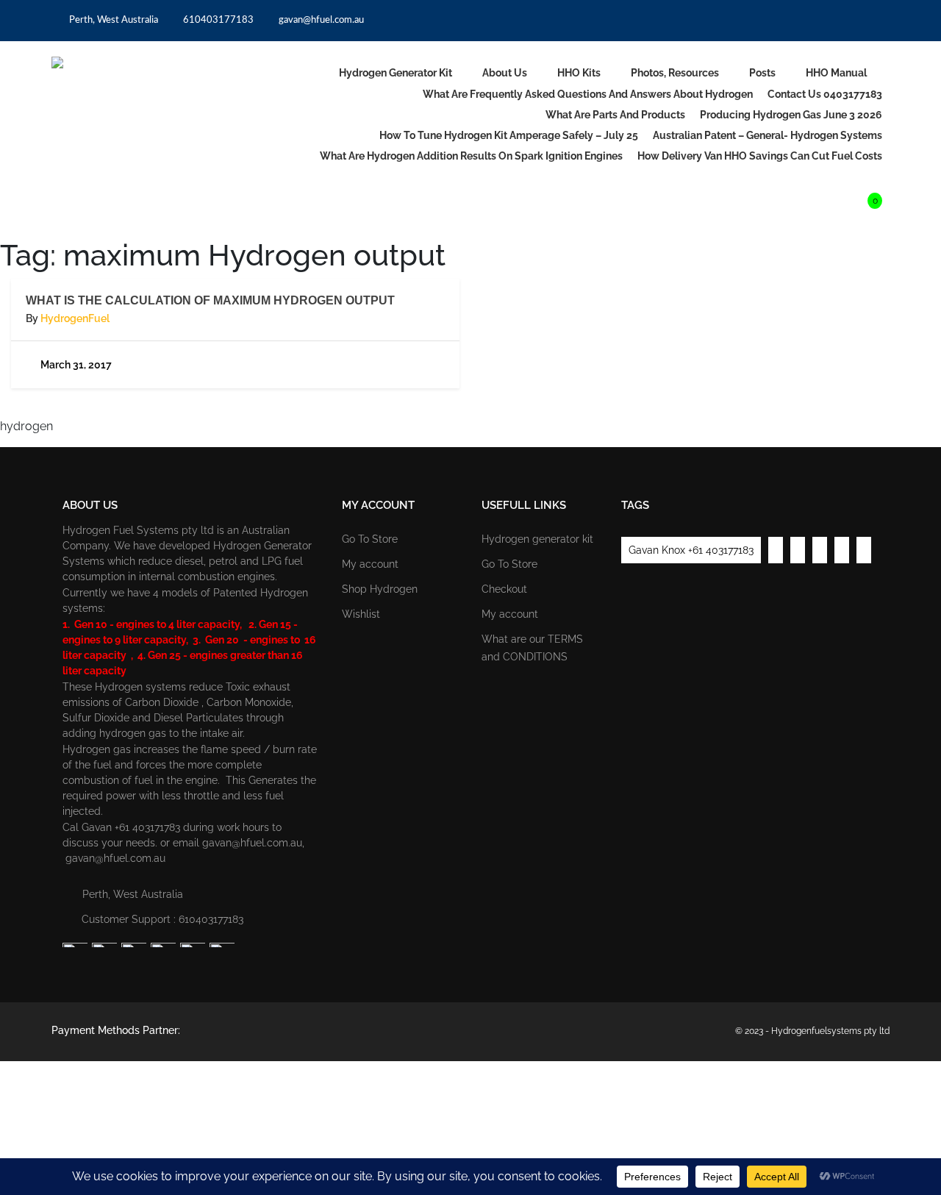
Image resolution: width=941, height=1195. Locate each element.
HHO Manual (836, 73)
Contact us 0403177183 (825, 94)
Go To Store (370, 539)
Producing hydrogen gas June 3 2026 (791, 115)
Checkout (504, 589)
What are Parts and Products (615, 115)
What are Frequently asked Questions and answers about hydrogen (588, 94)
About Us (504, 73)
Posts (762, 73)
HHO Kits (579, 73)
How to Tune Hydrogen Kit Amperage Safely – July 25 (508, 135)
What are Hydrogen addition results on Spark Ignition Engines (471, 156)
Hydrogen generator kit (395, 73)
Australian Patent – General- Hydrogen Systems (767, 135)
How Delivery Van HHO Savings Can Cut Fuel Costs (759, 156)
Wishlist (361, 614)
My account (370, 564)
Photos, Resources (675, 73)
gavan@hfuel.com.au (320, 20)
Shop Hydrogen (380, 589)
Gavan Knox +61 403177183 (691, 550)
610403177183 (217, 20)
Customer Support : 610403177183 (162, 919)
